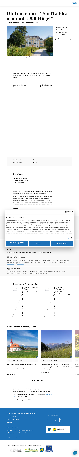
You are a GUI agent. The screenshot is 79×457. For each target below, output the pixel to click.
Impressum (21, 430)
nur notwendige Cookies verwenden (17, 243)
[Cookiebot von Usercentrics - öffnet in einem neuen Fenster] (66, 212)
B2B (12, 427)
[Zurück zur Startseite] (74, 3)
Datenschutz (29, 430)
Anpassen (38, 243)
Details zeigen (66, 238)
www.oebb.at (10, 264)
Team (8, 427)
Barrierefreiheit (23, 433)
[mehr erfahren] (22, 352)
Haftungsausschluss (12, 433)
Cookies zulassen (62, 243)
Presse (16, 427)
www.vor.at (20, 264)
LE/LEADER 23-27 (12, 430)
